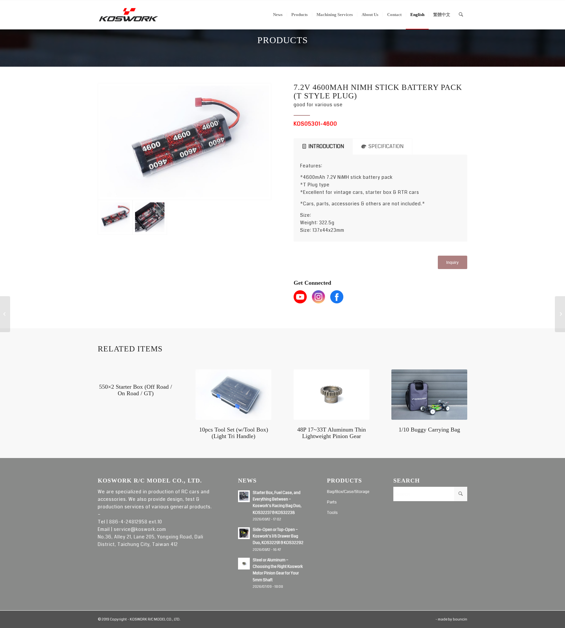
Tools (332, 513)
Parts (332, 502)
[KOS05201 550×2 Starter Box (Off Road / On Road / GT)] (5, 314)
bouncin (460, 619)
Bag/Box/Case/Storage (348, 492)
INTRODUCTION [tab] (326, 146)
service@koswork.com (140, 529)
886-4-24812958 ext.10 (135, 521)
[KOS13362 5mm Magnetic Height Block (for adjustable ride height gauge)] (560, 314)
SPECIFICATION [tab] (385, 146)
